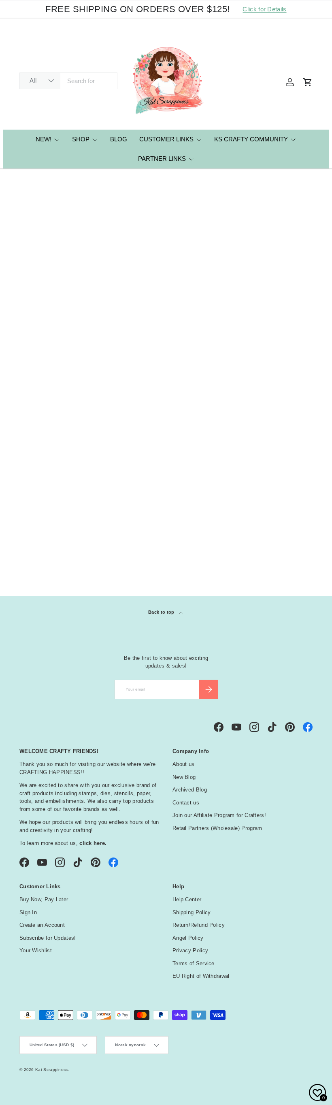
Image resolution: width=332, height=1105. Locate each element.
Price (31, 532)
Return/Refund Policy (198, 925)
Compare (44, 347)
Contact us (185, 803)
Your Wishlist (35, 950)
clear (304, 552)
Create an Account (42, 925)
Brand (33, 552)
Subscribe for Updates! (47, 938)
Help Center (186, 899)
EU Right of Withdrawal (201, 976)
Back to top (162, 612)
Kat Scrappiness (51, 1069)
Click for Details (264, 9)
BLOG (118, 139)
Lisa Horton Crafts (58, 180)
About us (183, 764)
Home (25, 180)
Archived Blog (189, 790)
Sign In (28, 912)
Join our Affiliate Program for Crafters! (219, 815)
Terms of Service (193, 963)
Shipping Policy (191, 912)
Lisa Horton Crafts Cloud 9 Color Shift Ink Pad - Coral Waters (128, 389)
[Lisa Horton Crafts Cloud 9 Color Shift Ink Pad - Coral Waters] (128, 322)
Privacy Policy (190, 950)
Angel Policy (188, 938)
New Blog (184, 777)
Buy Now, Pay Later (43, 899)
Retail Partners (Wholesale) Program (217, 828)
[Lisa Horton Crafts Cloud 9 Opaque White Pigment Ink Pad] (53, 322)
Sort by (30, 260)
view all (297, 511)
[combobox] (68, 81)
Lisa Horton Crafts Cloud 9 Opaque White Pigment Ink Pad (52, 389)
